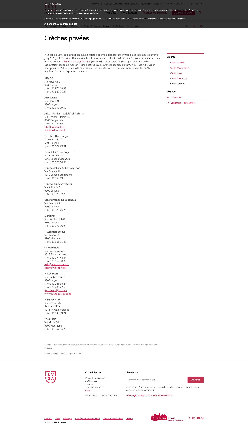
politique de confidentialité (86, 13)
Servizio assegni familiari (77, 61)
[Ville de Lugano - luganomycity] (190, 418)
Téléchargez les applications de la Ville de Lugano (149, 395)
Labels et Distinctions (113, 418)
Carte (87, 390)
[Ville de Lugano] (50, 382)
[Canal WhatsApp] (202, 418)
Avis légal (67, 418)
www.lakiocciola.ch (54, 130)
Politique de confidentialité (87, 418)
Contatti (48, 418)
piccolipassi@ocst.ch (55, 290)
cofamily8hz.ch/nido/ (55, 268)
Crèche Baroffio (177, 62)
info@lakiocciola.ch (54, 127)
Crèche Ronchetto (178, 78)
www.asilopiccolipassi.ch (57, 294)
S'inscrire (195, 379)
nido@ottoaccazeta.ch (56, 264)
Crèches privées (177, 83)
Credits (129, 418)
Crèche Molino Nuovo (180, 68)
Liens (57, 418)
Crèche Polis (176, 73)
